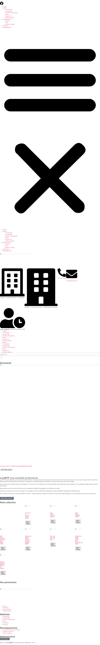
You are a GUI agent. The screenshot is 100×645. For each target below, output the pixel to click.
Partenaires (6, 25)
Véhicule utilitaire (9, 17)
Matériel (5, 8)
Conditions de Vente (8, 631)
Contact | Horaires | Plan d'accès (11, 630)
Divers (7, 14)
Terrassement (8, 9)
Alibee (33, 642)
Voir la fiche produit (6, 469)
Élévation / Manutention (11, 12)
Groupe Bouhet (6, 609)
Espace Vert (8, 16)
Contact (7, 21)
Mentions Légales (9, 24)
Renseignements (7, 19)
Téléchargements (7, 27)
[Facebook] (1, 3)
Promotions (6, 622)
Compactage (8, 11)
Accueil (4, 6)
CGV (6, 22)
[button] (50, 128)
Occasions (5, 624)
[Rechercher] (1, 357)
